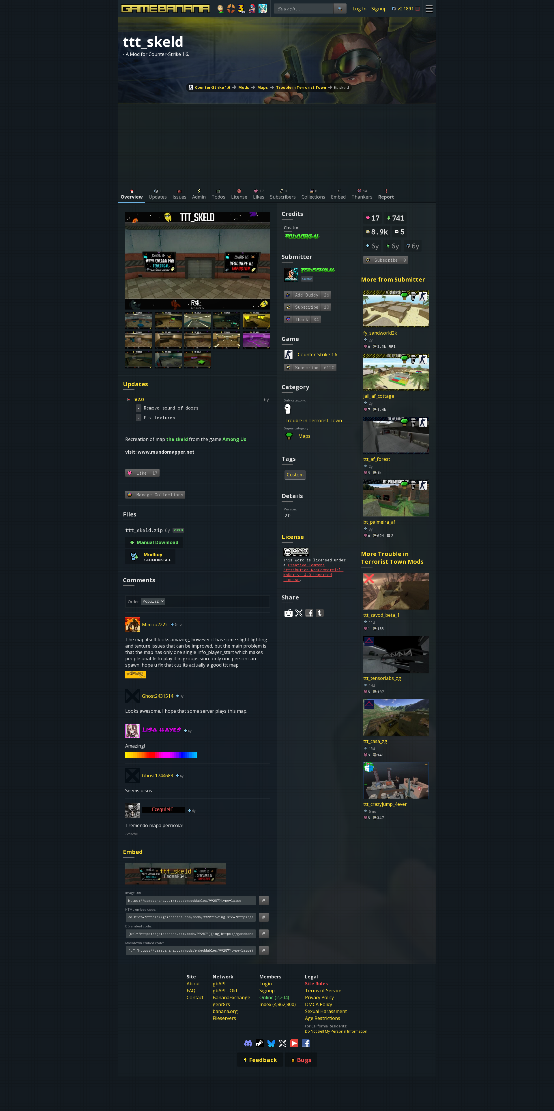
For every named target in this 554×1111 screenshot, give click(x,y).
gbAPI (219, 983)
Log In (359, 8)
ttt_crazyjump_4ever (385, 804)
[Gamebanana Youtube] (294, 1043)
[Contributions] (323, 237)
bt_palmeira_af (379, 522)
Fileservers (224, 1018)
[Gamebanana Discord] (248, 1043)
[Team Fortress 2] (231, 8)
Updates (135, 384)
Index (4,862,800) (277, 1004)
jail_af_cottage (378, 396)
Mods (243, 87)
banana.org (225, 1011)
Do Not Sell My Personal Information (336, 1031)
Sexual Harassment (326, 1011)
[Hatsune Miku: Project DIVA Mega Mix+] (262, 8)
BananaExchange (231, 997)
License (293, 537)
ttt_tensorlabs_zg (382, 678)
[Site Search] (340, 8)
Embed (133, 852)
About (193, 983)
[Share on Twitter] (299, 613)
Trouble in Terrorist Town (301, 87)
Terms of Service (323, 990)
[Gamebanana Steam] (259, 1043)
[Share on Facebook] (309, 613)
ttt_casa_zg (375, 741)
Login (265, 983)
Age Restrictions (322, 1018)
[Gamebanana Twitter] (282, 1043)
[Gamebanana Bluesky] (271, 1043)
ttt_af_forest (376, 459)
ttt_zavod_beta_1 (381, 615)
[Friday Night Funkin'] (252, 8)
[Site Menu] (429, 8)
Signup (379, 8)
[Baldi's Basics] (220, 8)
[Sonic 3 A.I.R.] (241, 8)
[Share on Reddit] (288, 613)
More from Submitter (393, 279)
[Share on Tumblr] (319, 613)
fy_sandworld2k (380, 333)
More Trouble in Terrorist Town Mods (392, 557)
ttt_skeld (341, 87)
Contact (195, 997)
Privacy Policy (319, 997)
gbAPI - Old (225, 990)
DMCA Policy (318, 1004)
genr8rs (221, 1004)
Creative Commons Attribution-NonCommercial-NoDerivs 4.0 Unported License (313, 572)
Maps (262, 87)
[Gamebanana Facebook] (305, 1043)
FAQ (191, 990)
